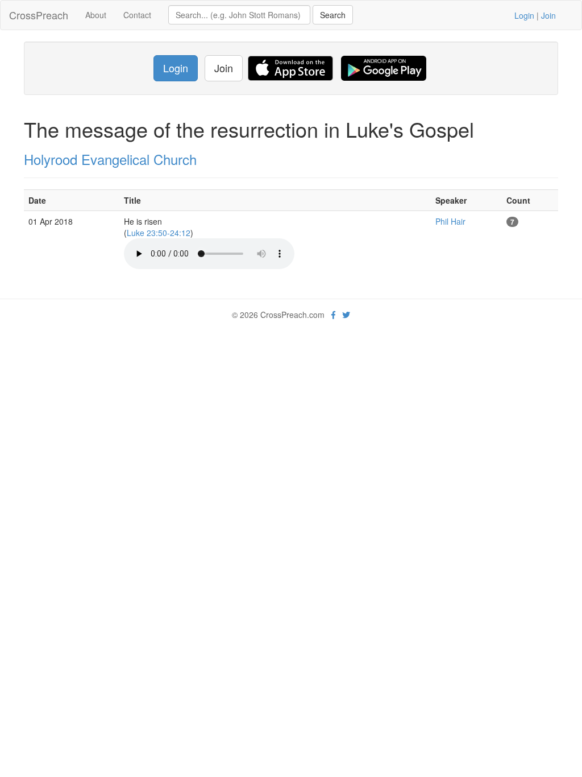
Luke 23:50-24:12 (158, 232)
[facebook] (333, 314)
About (95, 14)
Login (524, 15)
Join (548, 15)
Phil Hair (450, 221)
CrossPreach (38, 14)
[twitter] (346, 314)
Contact (137, 14)
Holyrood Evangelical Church (110, 159)
